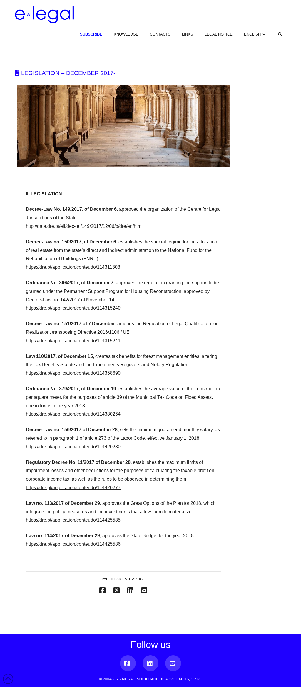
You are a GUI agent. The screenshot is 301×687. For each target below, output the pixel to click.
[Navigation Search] (276, 29)
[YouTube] (173, 663)
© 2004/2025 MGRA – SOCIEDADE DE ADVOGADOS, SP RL (150, 679)
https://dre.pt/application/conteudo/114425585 (73, 519)
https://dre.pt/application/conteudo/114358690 (73, 373)
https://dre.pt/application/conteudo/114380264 (73, 413)
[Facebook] (128, 663)
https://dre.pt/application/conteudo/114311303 (73, 267)
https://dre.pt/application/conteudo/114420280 (73, 446)
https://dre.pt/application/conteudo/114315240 (73, 308)
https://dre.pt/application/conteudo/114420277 (73, 487)
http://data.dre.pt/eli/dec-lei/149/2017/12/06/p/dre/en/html (84, 226)
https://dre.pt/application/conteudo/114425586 (73, 544)
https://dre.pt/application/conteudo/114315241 (73, 340)
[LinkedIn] (150, 663)
